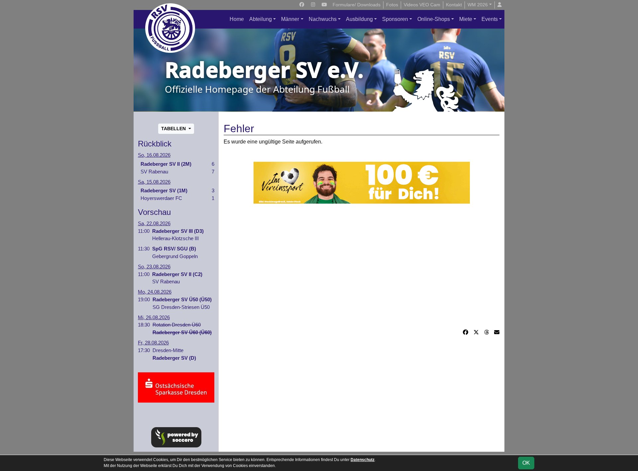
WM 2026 (478, 4)
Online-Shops (433, 19)
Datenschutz (362, 459)
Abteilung (260, 19)
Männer (290, 19)
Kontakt (454, 4)
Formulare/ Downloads (356, 4)
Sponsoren (395, 19)
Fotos (392, 4)
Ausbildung (359, 19)
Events (489, 19)
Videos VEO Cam (422, 4)
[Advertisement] (361, 266)
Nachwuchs (323, 19)
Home (237, 19)
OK (526, 463)
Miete (465, 19)
